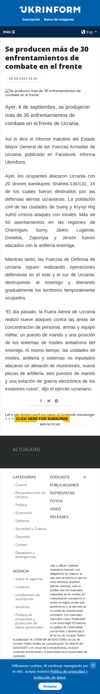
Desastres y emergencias (25, 555)
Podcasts (59, 477)
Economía (23, 513)
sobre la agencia (28, 579)
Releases (59, 517)
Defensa (22, 521)
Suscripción (31, 19)
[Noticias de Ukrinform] (50, 9)
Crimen (21, 545)
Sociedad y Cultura (30, 529)
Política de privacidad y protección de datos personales (29, 621)
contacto (22, 587)
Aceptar (50, 686)
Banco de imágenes (59, 19)
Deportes (22, 537)
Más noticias (50, 424)
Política (21, 505)
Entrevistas (62, 493)
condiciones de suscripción (27, 597)
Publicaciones (64, 485)
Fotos (56, 501)
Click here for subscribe (42, 419)
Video (55, 509)
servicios (22, 607)
